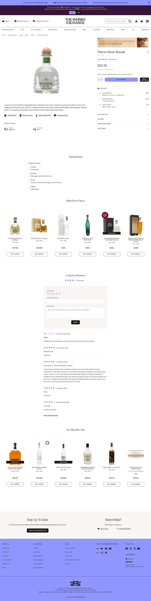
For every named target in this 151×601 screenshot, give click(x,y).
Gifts (22, 30)
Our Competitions (38, 564)
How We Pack (103, 114)
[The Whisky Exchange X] (131, 548)
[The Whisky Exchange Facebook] (127, 548)
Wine (84, 30)
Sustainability (5, 564)
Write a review (50, 306)
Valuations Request (38, 567)
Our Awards (5, 556)
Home (3, 35)
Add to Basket (121, 79)
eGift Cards (36, 552)
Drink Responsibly (104, 124)
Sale (133, 30)
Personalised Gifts (38, 556)
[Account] (136, 21)
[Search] (130, 21)
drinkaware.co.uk (80, 597)
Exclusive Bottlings (38, 560)
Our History (5, 552)
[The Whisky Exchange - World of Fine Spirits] (75, 21)
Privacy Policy (68, 552)
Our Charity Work (6, 560)
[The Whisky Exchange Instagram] (135, 548)
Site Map (35, 548)
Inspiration (145, 30)
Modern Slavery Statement (72, 560)
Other (123, 30)
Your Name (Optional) (52, 298)
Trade (7, 21)
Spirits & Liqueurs (70, 30)
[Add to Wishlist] (148, 52)
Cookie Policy (68, 556)
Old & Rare (96, 30)
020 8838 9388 (124, 529)
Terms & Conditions (70, 548)
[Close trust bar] (148, 2)
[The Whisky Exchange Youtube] (138, 548)
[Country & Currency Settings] (147, 21)
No (79, 12)
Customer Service (42, 21)
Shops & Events (22, 21)
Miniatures (110, 30)
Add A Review (50, 291)
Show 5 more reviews (51, 415)
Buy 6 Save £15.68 (144, 79)
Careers (4, 567)
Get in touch (104, 529)
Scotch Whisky (36, 30)
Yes (72, 12)
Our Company (6, 548)
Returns (101, 119)
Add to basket (15, 254)
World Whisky (52, 30)
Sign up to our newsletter (37, 530)
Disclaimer (102, 128)
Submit (75, 322)
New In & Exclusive (8, 30)
